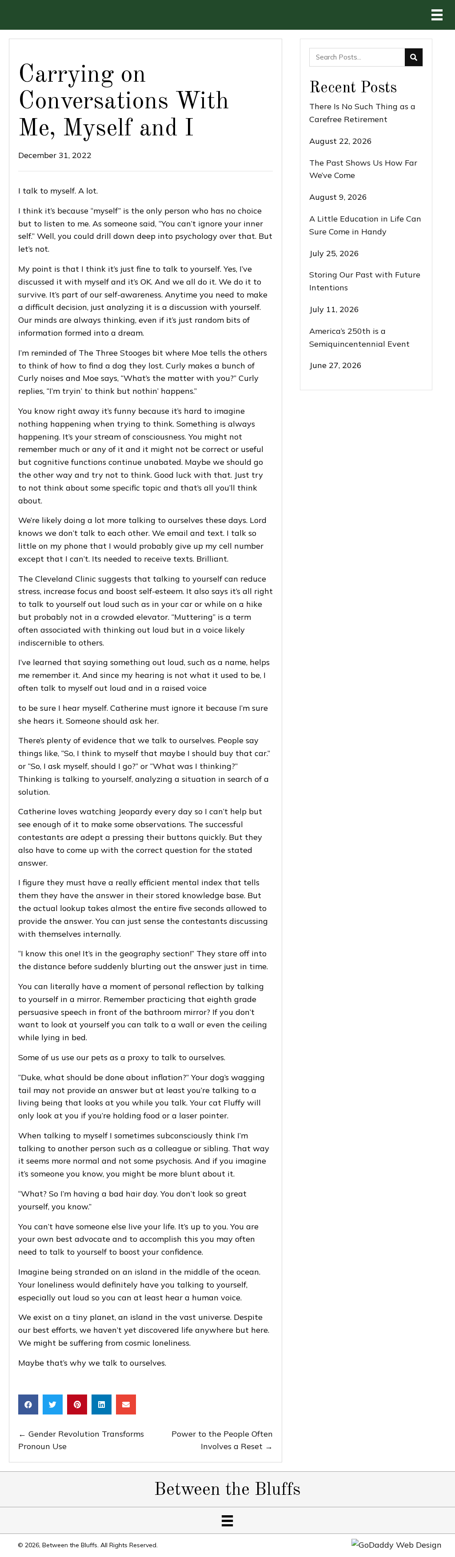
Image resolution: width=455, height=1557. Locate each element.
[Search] (414, 57)
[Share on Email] (126, 1404)
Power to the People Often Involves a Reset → (222, 1440)
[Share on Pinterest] (77, 1404)
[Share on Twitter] (53, 1404)
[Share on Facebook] (28, 1404)
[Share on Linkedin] (102, 1404)
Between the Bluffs (227, 1490)
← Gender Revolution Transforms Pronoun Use (81, 1440)
